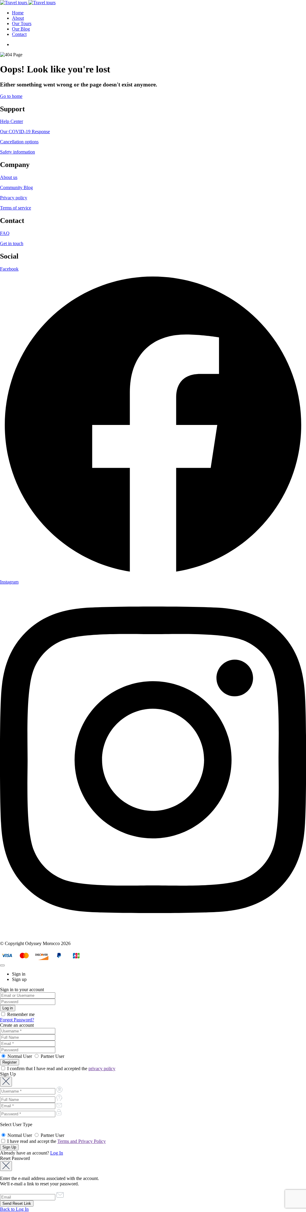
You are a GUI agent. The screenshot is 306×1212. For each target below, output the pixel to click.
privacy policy (101, 1068)
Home (18, 12)
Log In (56, 1152)
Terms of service (15, 207)
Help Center (11, 121)
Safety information (17, 151)
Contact (19, 34)
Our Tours (21, 23)
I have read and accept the (56, 1141)
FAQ (5, 233)
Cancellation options (19, 141)
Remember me (20, 1014)
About (18, 18)
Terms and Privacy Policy (81, 1141)
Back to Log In (14, 1209)
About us (8, 177)
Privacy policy (13, 197)
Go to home (11, 96)
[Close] (2, 965)
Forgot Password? (17, 1019)
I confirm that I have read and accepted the (60, 1068)
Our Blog (21, 28)
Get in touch (11, 243)
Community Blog (16, 187)
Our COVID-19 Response (25, 131)
